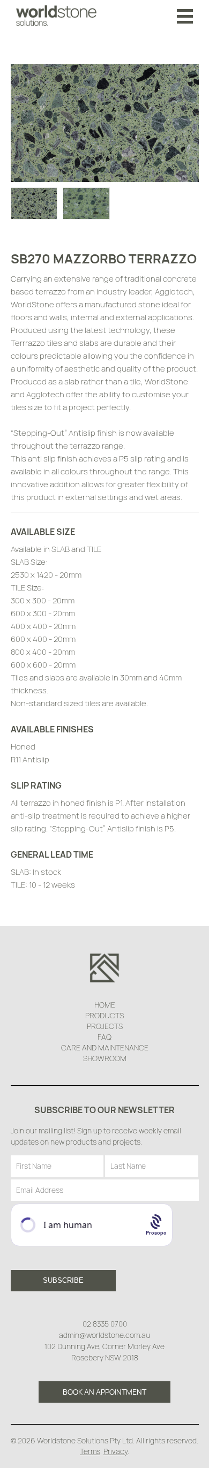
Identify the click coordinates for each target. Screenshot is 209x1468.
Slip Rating (36, 785)
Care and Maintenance (104, 1047)
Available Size (43, 532)
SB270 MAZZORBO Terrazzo (104, 258)
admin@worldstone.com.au (104, 1335)
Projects (105, 1026)
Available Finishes (52, 729)
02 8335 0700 (105, 1324)
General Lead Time (52, 854)
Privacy (115, 1451)
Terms (90, 1451)
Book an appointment (104, 1392)
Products (104, 1015)
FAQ (104, 1037)
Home (104, 1005)
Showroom (104, 1058)
